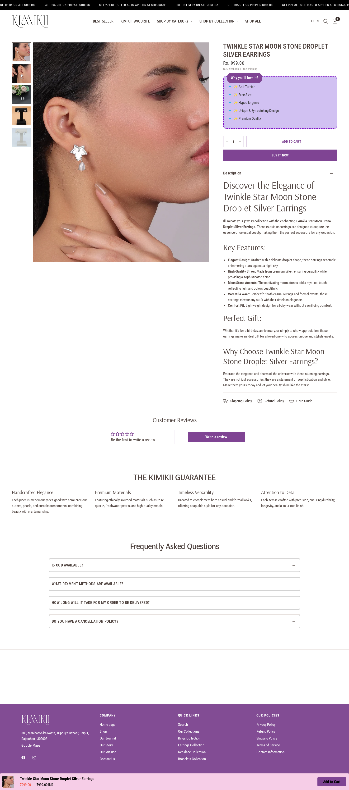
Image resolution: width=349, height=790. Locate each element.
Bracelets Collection (192, 759)
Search (183, 724)
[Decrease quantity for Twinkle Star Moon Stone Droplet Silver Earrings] (227, 141)
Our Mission (108, 752)
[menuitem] (103, 21)
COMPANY (108, 715)
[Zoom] (198, 52)
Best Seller (103, 21)
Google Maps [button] (30, 746)
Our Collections (188, 731)
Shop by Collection (217, 21)
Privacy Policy (265, 724)
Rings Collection (189, 738)
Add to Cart (331, 782)
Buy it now (280, 155)
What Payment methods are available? (87, 584)
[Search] (325, 21)
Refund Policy (265, 731)
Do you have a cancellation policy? (85, 621)
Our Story (106, 745)
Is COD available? (67, 565)
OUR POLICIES (267, 715)
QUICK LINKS (188, 715)
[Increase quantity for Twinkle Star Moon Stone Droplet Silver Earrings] (240, 141)
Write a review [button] (216, 437)
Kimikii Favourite (135, 21)
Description (232, 173)
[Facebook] (26, 757)
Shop (103, 731)
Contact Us (107, 759)
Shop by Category (173, 21)
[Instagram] (38, 757)
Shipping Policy (266, 738)
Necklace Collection (192, 752)
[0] (333, 21)
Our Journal (108, 738)
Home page (107, 724)
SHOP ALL (253, 21)
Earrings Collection (191, 745)
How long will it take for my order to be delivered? (101, 602)
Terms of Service (268, 745)
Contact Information (270, 752)
